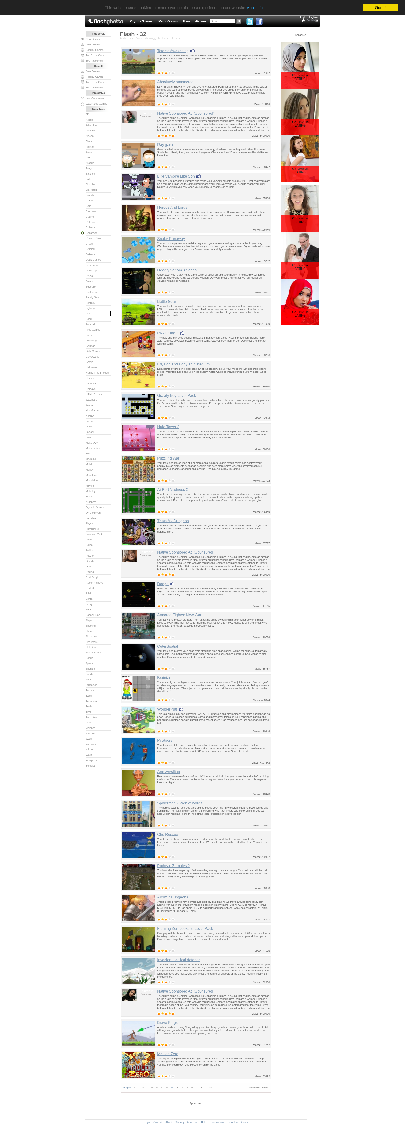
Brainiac (164, 678)
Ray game (165, 145)
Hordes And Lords (172, 207)
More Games (168, 21)
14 (143, 1087)
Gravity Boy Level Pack (176, 396)
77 (200, 1087)
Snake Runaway (171, 239)
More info (254, 8)
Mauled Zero (167, 1054)
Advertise (192, 1122)
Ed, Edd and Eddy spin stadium (183, 364)
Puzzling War (168, 458)
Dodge (163, 584)
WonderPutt (167, 709)
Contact (157, 1122)
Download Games (238, 1122)
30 (162, 1087)
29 (157, 1087)
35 (186, 1087)
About (168, 1122)
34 (181, 1087)
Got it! (380, 7)
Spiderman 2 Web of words (179, 803)
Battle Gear (166, 301)
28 (152, 1087)
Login (303, 17)
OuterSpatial (167, 646)
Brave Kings (167, 1023)
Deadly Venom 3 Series (177, 270)
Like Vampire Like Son (176, 176)
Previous (254, 1087)
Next (265, 1087)
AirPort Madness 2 (172, 490)
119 (210, 1087)
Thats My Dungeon (173, 521)
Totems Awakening (173, 51)
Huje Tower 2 (168, 427)
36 (191, 1087)
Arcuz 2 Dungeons (172, 897)
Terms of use (217, 1122)
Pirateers (164, 740)
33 (176, 1087)
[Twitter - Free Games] (250, 20)
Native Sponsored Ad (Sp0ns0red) (185, 113)
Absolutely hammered (175, 82)
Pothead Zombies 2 (173, 866)
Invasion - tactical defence (178, 960)
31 (166, 1087)
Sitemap (179, 1122)
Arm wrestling (168, 772)
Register (313, 17)
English (311, 20)
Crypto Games (141, 21)
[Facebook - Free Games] (259, 20)
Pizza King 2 (167, 333)
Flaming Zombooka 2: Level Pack (185, 929)
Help (203, 1122)
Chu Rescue (167, 834)
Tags (147, 1122)
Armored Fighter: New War (179, 615)
